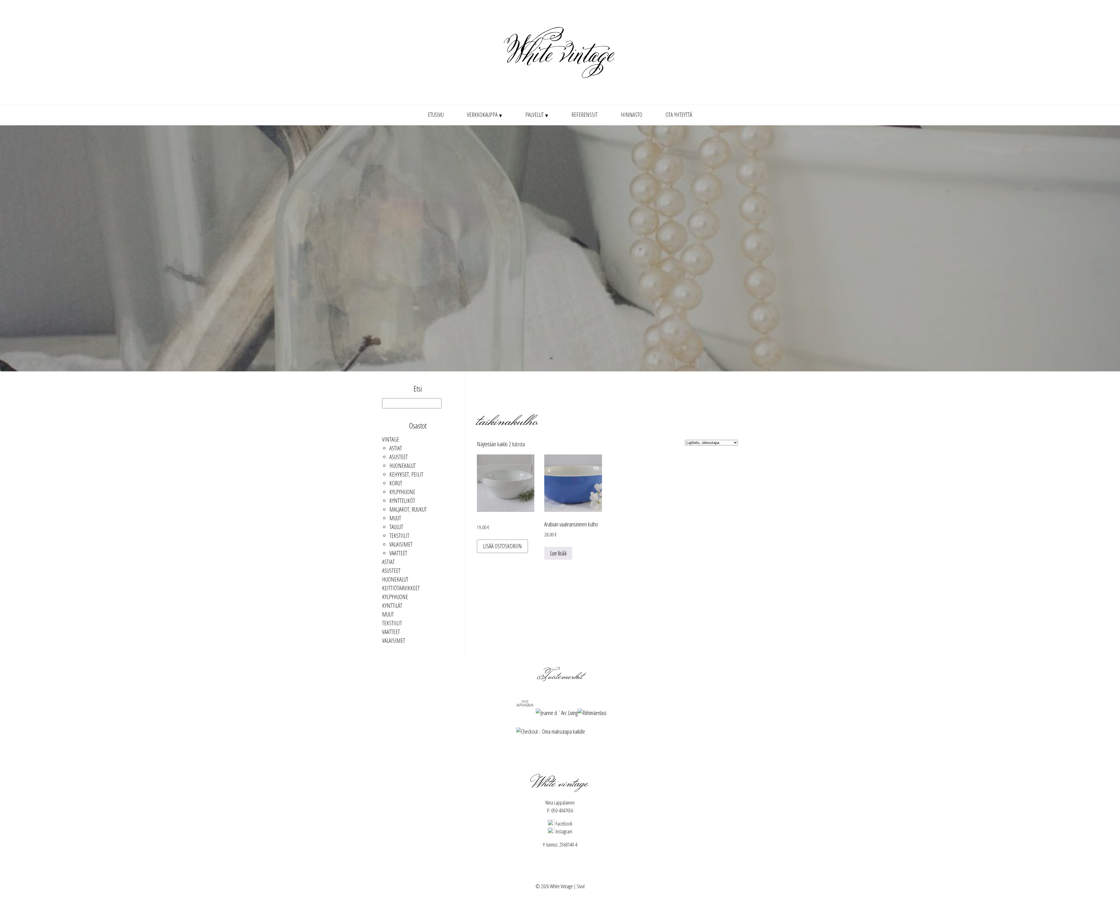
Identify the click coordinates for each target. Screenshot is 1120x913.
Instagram (563, 831)
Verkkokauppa (482, 115)
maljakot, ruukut (408, 509)
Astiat (395, 448)
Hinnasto (631, 115)
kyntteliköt (402, 501)
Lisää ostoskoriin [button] (502, 546)
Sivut (581, 886)
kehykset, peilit (406, 474)
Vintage (390, 439)
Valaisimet (400, 544)
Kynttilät (392, 606)
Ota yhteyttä (679, 115)
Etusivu (436, 115)
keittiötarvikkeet (401, 588)
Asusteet (398, 457)
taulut (396, 527)
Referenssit (584, 115)
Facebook (563, 823)
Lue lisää (558, 553)
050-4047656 (562, 810)
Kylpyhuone (402, 492)
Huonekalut (402, 466)
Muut (395, 518)
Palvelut (534, 115)
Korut (395, 483)
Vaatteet (398, 553)
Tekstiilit (399, 536)
